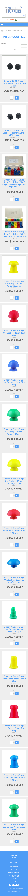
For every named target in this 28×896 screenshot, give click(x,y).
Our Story (14, 857)
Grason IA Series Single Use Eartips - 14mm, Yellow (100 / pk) (14, 481)
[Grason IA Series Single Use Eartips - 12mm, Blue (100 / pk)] (14, 366)
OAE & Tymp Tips (5, 31)
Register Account (14, 866)
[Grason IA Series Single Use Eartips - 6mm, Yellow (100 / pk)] (14, 662)
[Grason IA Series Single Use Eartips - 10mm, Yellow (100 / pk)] (14, 267)
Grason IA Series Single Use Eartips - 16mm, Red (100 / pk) (14, 530)
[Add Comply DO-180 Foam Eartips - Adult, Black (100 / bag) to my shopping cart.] (17, 98)
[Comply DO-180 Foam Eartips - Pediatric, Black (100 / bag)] (14, 116)
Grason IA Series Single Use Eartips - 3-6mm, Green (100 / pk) (14, 629)
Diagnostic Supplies (17, 30)
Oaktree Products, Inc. (16, 891)
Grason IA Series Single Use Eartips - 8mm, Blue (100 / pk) (14, 777)
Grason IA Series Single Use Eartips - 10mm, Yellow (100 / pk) (14, 283)
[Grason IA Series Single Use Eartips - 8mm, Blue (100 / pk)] (14, 761)
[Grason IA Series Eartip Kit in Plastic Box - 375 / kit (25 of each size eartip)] (14, 218)
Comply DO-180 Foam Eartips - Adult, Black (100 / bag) (14, 83)
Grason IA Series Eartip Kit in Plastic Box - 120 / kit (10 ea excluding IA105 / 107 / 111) (14, 183)
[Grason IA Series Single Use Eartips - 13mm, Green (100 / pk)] (14, 415)
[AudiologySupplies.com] (13, 9)
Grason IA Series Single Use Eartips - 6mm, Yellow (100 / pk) (14, 678)
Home (2, 30)
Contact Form (14, 878)
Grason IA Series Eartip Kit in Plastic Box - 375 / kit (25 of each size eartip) (14, 234)
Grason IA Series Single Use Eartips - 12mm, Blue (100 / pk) (14, 382)
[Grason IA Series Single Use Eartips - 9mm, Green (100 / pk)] (14, 810)
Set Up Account (12, 3)
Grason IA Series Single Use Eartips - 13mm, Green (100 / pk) (14, 431)
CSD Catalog (8, 30)
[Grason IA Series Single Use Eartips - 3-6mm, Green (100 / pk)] (14, 613)
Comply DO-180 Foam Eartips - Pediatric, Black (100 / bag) (14, 132)
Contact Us (21, 3)
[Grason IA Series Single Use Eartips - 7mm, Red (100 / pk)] (14, 712)
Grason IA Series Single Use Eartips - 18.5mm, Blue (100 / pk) (14, 579)
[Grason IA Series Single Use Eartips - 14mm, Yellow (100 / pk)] (14, 465)
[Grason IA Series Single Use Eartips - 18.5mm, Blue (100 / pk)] (14, 563)
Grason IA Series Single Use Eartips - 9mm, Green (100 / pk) (14, 826)
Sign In (4, 3)
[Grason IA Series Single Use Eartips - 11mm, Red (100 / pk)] (14, 316)
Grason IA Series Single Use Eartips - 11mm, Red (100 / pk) (14, 332)
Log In (14, 864)
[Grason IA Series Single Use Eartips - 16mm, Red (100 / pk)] (14, 514)
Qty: (14, 94)
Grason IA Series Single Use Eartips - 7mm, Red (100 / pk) (14, 728)
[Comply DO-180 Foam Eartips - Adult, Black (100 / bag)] (14, 67)
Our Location (14, 859)
